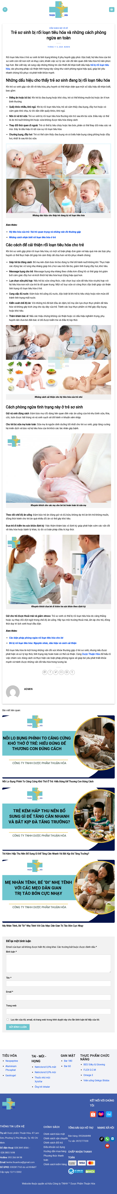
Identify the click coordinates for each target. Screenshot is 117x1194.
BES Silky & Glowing (94, 1064)
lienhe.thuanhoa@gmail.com (20, 1162)
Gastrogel (10, 1075)
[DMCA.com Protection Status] (90, 1171)
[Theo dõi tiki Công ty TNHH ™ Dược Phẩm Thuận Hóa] (108, 1114)
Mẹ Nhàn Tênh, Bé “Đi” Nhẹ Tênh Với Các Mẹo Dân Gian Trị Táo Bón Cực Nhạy (42, 925)
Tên (8, 978)
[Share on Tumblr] (72, 672)
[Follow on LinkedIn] (112, 1139)
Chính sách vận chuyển (56, 1138)
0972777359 (82, 1141)
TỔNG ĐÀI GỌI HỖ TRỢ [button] (80, 1127)
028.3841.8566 (21, 1147)
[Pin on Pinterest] (66, 672)
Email (9, 992)
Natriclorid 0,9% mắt (45, 1067)
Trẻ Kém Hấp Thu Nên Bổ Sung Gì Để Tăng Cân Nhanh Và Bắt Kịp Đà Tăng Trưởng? (45, 853)
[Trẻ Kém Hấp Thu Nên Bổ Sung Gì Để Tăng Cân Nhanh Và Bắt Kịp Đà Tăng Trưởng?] (58, 819)
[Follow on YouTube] (107, 1145)
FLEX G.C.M (89, 1069)
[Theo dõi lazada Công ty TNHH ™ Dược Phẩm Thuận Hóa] (101, 1114)
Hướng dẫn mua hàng (55, 1151)
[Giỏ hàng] (112, 9)
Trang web (11, 1005)
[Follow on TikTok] (101, 1139)
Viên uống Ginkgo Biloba (96, 1080)
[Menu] (5, 9)
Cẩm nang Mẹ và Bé (58, 28)
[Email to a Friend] (61, 672)
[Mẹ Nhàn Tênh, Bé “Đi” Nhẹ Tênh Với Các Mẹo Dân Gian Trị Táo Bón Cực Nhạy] (58, 891)
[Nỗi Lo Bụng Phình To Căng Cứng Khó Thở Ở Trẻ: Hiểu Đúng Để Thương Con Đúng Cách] (58, 746)
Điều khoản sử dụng (54, 1147)
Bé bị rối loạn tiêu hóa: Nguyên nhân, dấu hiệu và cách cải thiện (42, 643)
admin (67, 47)
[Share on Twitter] (55, 672)
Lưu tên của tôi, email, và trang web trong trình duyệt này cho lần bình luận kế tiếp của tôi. (55, 1019)
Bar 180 (68, 1060)
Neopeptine (11, 1060)
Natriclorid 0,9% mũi (45, 1072)
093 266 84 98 (15, 1157)
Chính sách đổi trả (53, 1142)
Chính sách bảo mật (54, 1134)
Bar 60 (67, 1066)
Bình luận (11, 952)
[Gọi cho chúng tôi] (107, 1139)
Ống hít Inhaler (42, 1086)
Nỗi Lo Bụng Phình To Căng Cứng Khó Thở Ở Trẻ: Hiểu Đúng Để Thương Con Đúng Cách (48, 781)
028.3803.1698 (8, 1152)
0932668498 (85, 1136)
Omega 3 (88, 1075)
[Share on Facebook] (50, 672)
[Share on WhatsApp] (44, 672)
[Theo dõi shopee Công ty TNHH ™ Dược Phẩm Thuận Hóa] (94, 1114)
